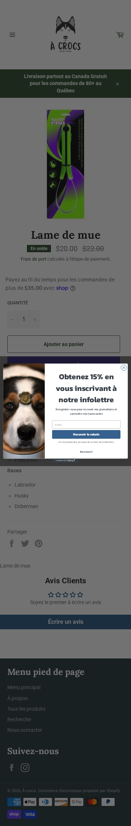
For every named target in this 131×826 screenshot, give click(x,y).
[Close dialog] (123, 367)
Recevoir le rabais (86, 434)
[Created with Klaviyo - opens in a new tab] (65, 460)
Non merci (86, 452)
